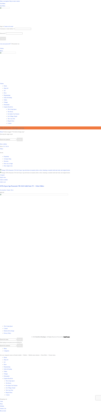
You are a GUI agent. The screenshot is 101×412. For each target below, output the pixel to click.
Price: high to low (8, 166)
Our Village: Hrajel (12, 116)
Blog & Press (11, 121)
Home (1, 132)
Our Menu (2, 3)
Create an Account (8, 26)
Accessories (3, 190)
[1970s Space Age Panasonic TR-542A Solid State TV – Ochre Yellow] (35, 170)
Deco (12, 190)
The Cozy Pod (11, 118)
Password (3, 33)
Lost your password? (5, 44)
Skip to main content (14, 1)
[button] (3, 182)
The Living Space (12, 109)
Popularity (6, 156)
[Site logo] (4, 16)
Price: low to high (8, 163)
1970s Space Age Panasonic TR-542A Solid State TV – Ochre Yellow (22, 186)
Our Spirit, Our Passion (13, 114)
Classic (8, 190)
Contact (9, 123)
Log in (3, 38)
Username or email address (7, 28)
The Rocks (10, 111)
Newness (6, 161)
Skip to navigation (4, 1)
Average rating (7, 159)
